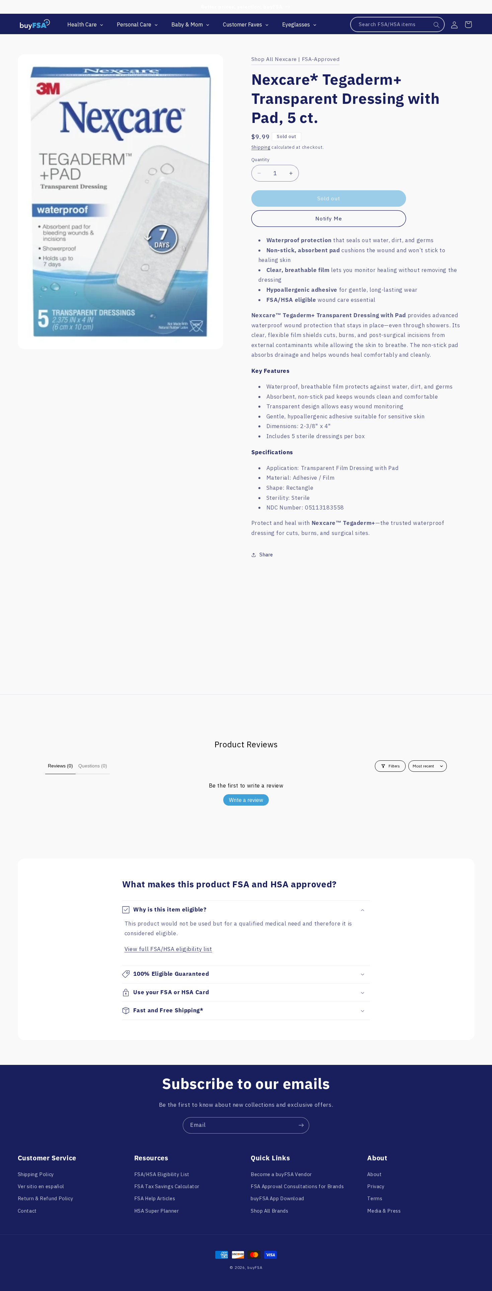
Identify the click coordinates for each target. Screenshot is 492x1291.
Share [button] (266, 554)
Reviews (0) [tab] (60, 765)
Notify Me (328, 218)
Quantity (260, 159)
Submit (149, 1244)
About (374, 1174)
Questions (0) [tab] (92, 765)
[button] (468, 24)
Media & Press (384, 1211)
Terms (374, 1198)
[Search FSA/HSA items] (436, 24)
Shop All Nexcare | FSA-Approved (295, 59)
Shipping (260, 147)
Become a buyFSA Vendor (281, 1174)
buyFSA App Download (277, 1198)
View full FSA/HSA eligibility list (168, 949)
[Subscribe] (301, 1125)
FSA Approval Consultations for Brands (297, 1186)
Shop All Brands (269, 1211)
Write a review (246, 800)
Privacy (375, 1186)
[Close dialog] (202, 1147)
